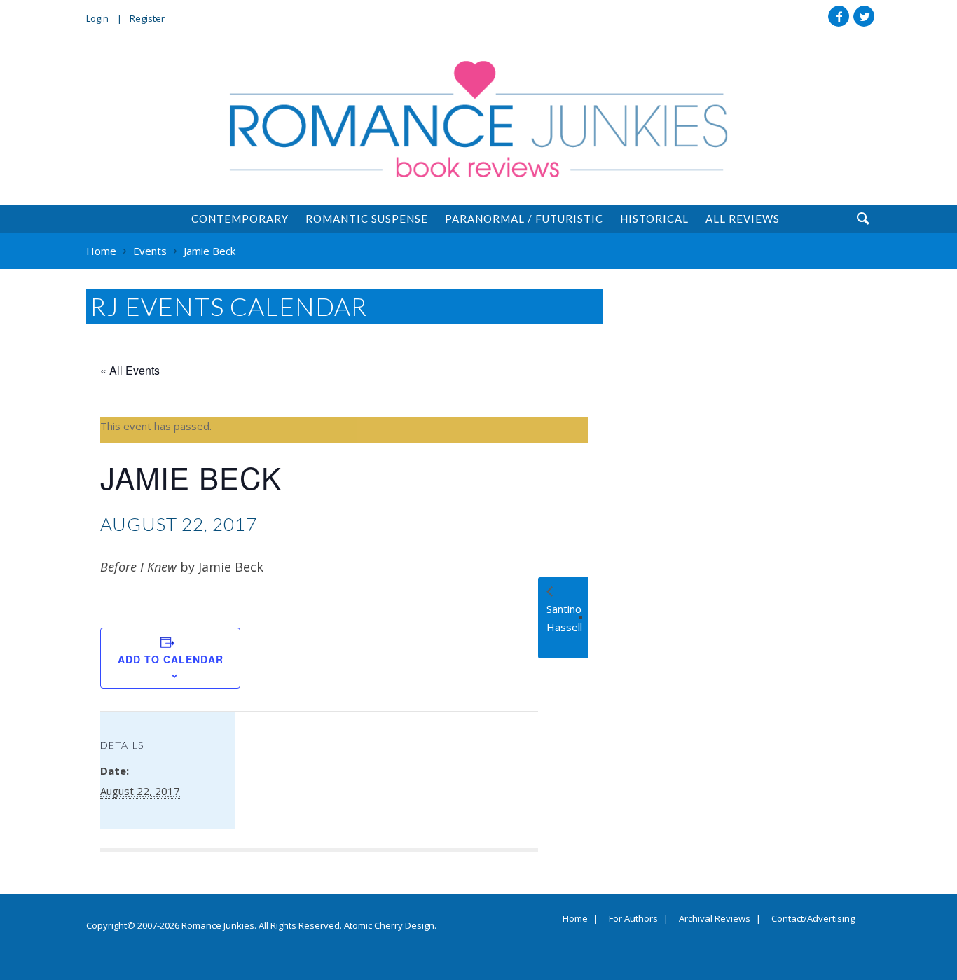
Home (575, 919)
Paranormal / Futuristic (524, 218)
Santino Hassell (564, 618)
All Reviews (742, 218)
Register (147, 18)
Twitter (863, 16)
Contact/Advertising (813, 919)
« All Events (130, 370)
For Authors (633, 919)
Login (97, 18)
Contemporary (240, 218)
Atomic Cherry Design (389, 925)
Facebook (838, 16)
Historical (654, 218)
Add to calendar (170, 659)
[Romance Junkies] (478, 119)
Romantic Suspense (366, 218)
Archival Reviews (714, 919)
